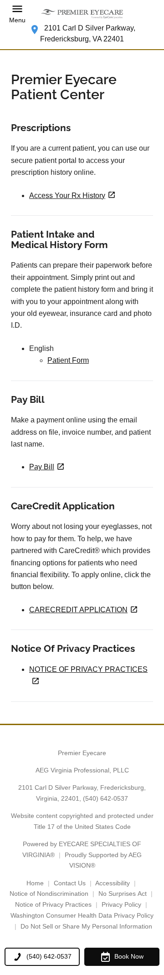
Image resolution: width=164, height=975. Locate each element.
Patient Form (68, 360)
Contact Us (70, 883)
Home (35, 883)
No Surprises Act (122, 893)
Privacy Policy (121, 904)
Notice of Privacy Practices (53, 904)
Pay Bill (41, 467)
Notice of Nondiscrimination (49, 893)
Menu (17, 20)
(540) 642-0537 (105, 798)
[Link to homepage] (82, 14)
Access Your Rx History (67, 195)
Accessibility (112, 883)
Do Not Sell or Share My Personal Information (86, 926)
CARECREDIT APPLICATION (78, 610)
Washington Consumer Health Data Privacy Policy (82, 915)
